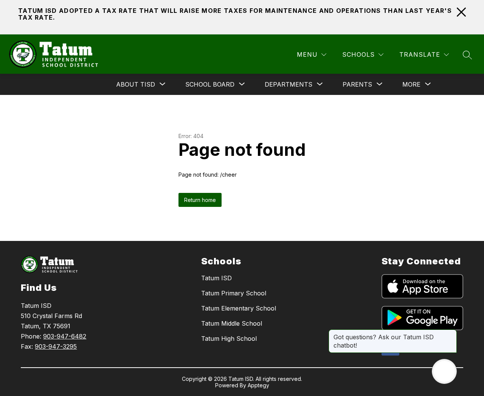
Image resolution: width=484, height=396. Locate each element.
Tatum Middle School (231, 323)
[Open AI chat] (444, 371)
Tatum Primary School (233, 293)
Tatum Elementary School (238, 308)
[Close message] (450, 333)
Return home (200, 200)
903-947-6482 (64, 336)
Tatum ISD (216, 278)
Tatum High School (229, 338)
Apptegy (258, 385)
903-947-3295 (56, 346)
